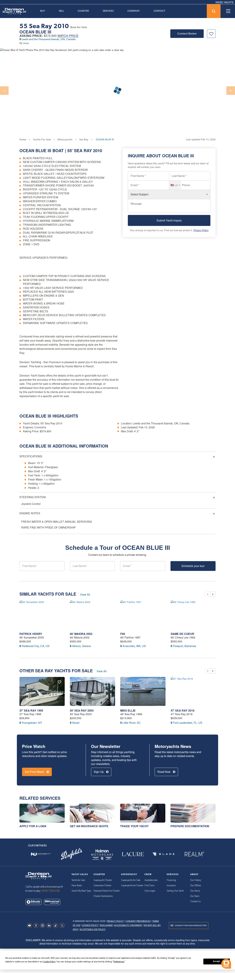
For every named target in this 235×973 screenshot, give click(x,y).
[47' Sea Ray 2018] (193, 691)
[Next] (230, 90)
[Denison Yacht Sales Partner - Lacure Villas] (133, 854)
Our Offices (195, 885)
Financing (171, 880)
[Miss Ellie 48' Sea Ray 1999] (142, 691)
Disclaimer (106, 925)
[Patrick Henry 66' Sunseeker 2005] (42, 614)
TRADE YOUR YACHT (134, 826)
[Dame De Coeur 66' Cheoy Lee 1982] (193, 614)
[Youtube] (30, 925)
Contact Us (195, 901)
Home (22, 139)
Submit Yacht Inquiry (169, 220)
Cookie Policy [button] (49, 961)
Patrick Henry (30, 634)
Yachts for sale (42, 139)
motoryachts (65, 139)
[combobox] (175, 185)
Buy (42, 10)
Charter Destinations (103, 896)
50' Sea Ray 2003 (82, 710)
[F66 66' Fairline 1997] (142, 614)
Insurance (171, 885)
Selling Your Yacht (175, 891)
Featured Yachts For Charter (107, 891)
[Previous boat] (207, 594)
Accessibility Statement (128, 925)
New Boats (77, 885)
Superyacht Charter (103, 880)
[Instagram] (43, 925)
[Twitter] (63, 925)
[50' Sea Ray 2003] (92, 691)
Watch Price (67, 36)
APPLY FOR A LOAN (32, 826)
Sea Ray (83, 150)
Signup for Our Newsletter (190, 925)
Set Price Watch (35, 772)
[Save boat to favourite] (211, 33)
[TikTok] (56, 925)
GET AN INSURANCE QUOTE (89, 826)
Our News (195, 891)
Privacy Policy (201, 230)
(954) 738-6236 (50, 890)
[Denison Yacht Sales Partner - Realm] (194, 854)
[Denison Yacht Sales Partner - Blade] (163, 854)
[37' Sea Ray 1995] (42, 691)
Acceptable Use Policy (93, 929)
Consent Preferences (138, 921)
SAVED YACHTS (224, 2)
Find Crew (149, 885)
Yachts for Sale (78, 880)
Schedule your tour (193, 566)
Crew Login (150, 891)
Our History (195, 880)
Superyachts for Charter (132, 885)
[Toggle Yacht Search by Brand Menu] (214, 11)
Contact (159, 10)
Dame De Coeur (182, 634)
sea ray (83, 139)
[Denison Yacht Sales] (38, 875)
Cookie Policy (90, 925)
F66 (122, 634)
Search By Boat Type (81, 891)
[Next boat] (213, 594)
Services (108, 10)
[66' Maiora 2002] (92, 614)
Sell (61, 10)
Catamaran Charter (102, 885)
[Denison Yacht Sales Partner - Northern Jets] (40, 854)
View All (85, 594)
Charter (83, 10)
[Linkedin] (50, 925)
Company (133, 10)
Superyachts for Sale (130, 880)
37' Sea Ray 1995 (31, 710)
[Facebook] (37, 925)
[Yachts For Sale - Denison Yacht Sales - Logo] (13, 11)
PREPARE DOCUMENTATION (189, 826)
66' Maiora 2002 (81, 634)
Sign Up (99, 772)
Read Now (164, 772)
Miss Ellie (128, 710)
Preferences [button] (118, 961)
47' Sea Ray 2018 (182, 710)
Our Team (194, 896)
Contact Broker (187, 33)
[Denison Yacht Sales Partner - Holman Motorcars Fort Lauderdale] (102, 854)
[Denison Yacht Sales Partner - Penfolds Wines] (71, 854)
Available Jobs (151, 880)
